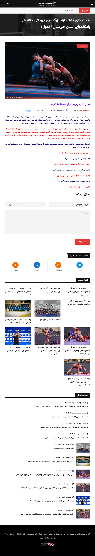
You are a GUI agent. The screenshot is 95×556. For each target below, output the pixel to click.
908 (38, 110)
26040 (81, 110)
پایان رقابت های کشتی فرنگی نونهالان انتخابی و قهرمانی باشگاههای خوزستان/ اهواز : (77, 350)
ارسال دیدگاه (82, 241)
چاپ (28, 110)
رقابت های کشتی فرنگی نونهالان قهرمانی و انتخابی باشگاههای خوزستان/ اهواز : (49, 350)
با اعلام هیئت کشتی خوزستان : (49, 319)
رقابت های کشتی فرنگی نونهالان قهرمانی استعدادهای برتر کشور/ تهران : (18, 291)
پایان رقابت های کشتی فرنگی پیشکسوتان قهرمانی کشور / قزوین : (78, 303)
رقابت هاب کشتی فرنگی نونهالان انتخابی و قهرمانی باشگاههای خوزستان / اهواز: (79, 381)
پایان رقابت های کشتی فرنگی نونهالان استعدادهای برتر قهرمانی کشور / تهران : (79, 291)
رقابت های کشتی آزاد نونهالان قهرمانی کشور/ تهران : (53, 10)
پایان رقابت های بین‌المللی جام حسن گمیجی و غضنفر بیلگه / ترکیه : (18, 321)
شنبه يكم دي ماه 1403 (56, 110)
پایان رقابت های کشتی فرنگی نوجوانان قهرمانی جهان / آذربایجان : (18, 349)
